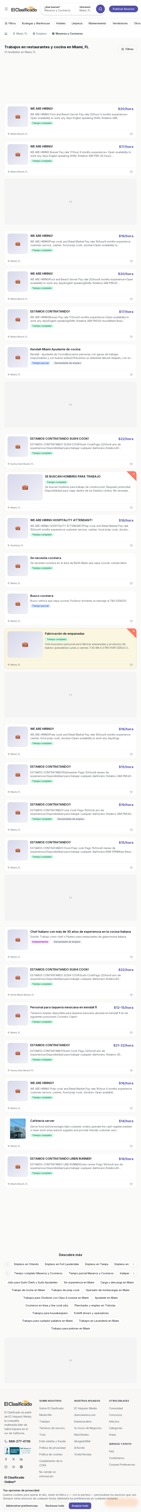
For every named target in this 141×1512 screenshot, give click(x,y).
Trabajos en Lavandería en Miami (99, 1320)
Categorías (115, 1428)
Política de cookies (50, 1454)
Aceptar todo (80, 1505)
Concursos (115, 1414)
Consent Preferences (122, 1464)
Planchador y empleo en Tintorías (95, 1305)
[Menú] (6, 9)
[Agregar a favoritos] (131, 134)
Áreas (112, 1434)
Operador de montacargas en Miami (107, 1290)
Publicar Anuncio (123, 8)
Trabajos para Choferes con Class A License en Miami (56, 1297)
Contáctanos (116, 1458)
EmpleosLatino (83, 1421)
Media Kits (45, 1414)
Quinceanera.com (84, 1414)
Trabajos (44, 1421)
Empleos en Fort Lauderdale (62, 1264)
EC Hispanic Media (85, 1408)
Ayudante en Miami (106, 1297)
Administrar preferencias (22, 1505)
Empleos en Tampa (96, 1264)
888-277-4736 (19, 1441)
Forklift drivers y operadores (91, 1313)
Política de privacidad (52, 1447)
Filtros (129, 49)
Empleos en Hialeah (126, 1264)
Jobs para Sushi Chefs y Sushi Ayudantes (33, 1282)
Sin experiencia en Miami (79, 1282)
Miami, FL (21, 33)
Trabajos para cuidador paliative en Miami (47, 1320)
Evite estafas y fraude (52, 1441)
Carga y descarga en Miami (117, 1282)
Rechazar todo (55, 1505)
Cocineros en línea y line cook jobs (47, 1305)
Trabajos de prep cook (65, 1290)
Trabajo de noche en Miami (28, 1290)
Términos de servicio (52, 1428)
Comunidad (116, 1408)
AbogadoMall (82, 1441)
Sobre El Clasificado (51, 1408)
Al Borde (79, 1447)
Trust (42, 1434)
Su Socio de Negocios (88, 1428)
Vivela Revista (82, 1454)
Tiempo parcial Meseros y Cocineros (91, 1273)
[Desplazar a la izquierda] (7, 1264)
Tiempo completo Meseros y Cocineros (38, 1273)
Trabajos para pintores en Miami (70, 1328)
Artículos (114, 1421)
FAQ (111, 1451)
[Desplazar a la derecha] (134, 1264)
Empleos (41, 33)
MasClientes (81, 1434)
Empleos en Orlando (26, 1264)
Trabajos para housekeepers (50, 1313)
